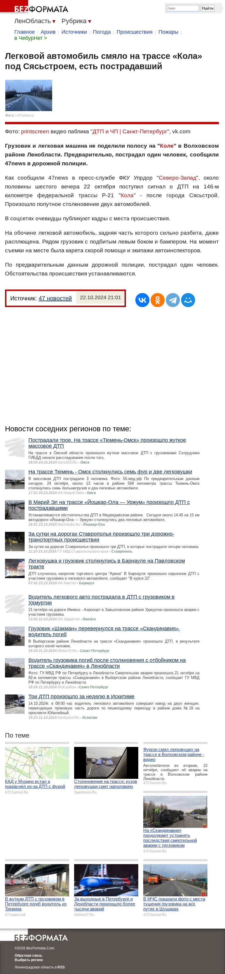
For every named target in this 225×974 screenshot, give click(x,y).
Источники (74, 32)
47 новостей (55, 298)
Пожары (168, 32)
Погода (102, 32)
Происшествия (135, 32)
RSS (61, 967)
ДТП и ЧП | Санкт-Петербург (130, 131)
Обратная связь (28, 955)
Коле (167, 146)
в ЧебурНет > (30, 38)
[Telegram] (173, 300)
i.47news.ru (25, 115)
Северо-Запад (177, 178)
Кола (127, 195)
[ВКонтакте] (142, 300)
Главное (24, 32)
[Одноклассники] (158, 300)
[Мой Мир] (188, 300)
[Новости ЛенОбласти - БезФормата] (35, 7)
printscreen (35, 131)
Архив (48, 32)
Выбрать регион (29, 960)
